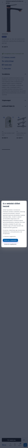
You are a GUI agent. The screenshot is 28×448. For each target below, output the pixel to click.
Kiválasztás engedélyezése (10, 244)
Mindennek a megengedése (10, 240)
